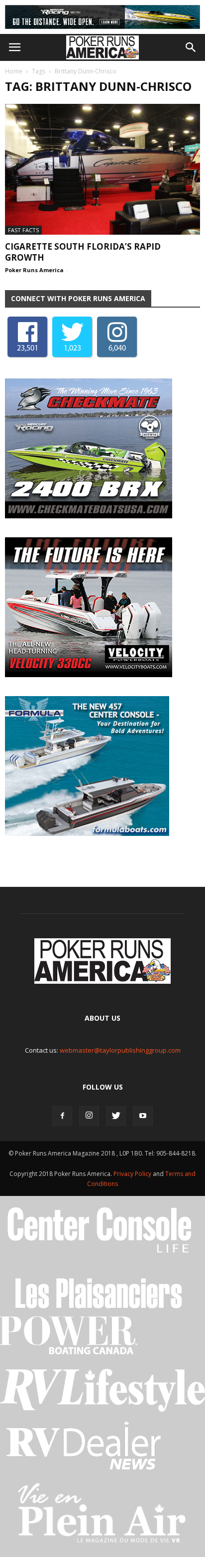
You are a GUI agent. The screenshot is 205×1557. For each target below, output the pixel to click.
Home (13, 71)
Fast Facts (23, 230)
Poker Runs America (34, 270)
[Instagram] (89, 1116)
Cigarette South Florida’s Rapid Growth (83, 252)
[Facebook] (62, 1116)
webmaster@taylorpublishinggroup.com (120, 1050)
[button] (191, 47)
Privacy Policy (133, 1173)
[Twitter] (116, 1116)
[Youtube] (143, 1116)
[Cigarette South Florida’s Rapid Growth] (102, 169)
